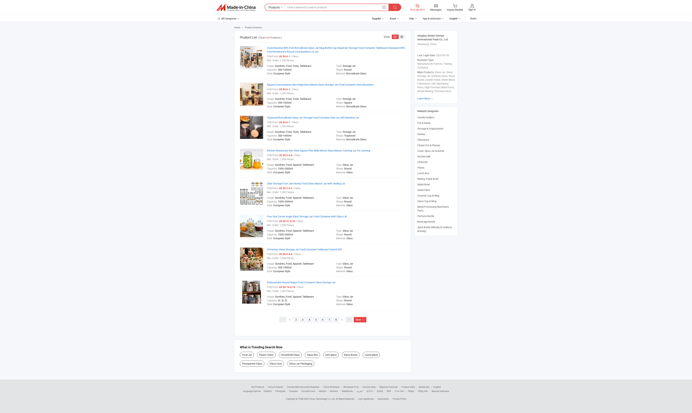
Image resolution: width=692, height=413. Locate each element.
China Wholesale (331, 386)
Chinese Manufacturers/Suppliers (303, 386)
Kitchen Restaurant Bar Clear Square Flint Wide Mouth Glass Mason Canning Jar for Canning (318, 150)
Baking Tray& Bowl (427, 178)
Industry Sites (369, 386)
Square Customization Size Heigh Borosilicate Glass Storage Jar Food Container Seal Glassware (320, 84)
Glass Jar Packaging (300, 363)
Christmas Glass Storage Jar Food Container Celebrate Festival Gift (304, 249)
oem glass (331, 354)
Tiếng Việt (423, 391)
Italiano (322, 391)
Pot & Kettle (424, 123)
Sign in (472, 9)
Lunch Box (423, 173)
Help (411, 18)
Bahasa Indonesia (440, 391)
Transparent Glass (252, 363)
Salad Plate (423, 190)
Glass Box (312, 354)
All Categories (228, 18)
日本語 (380, 391)
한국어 (369, 391)
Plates (420, 167)
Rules (473, 18)
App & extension (432, 18)
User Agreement (366, 398)
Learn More (425, 98)
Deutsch (334, 391)
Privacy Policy (399, 398)
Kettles (421, 134)
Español (268, 391)
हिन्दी (389, 391)
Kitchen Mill (423, 156)
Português (280, 391)
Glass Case (276, 363)
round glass (371, 354)
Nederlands (347, 391)
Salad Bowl (423, 184)
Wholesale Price (351, 386)
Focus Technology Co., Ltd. (322, 398)
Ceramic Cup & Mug (428, 195)
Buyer (393, 18)
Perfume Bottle (425, 216)
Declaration (383, 398)
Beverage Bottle (426, 221)
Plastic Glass (266, 354)
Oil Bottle (422, 162)
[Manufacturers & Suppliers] (236, 7)
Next (360, 319)
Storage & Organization (430, 128)
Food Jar (247, 354)
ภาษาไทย (399, 391)
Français (293, 391)
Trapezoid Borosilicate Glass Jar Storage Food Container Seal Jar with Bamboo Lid (313, 117)
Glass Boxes (351, 354)
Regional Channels (389, 386)
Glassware (423, 139)
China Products (275, 386)
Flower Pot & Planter (428, 145)
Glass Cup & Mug (426, 201)
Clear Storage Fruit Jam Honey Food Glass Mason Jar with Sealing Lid (306, 183)
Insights (437, 386)
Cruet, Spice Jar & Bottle (430, 151)
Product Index (408, 386)
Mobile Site (424, 386)
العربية (360, 391)
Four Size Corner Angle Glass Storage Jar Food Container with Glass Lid (307, 216)
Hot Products (257, 386)
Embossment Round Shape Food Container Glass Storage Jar (301, 282)
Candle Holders (425, 117)
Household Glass (290, 354)
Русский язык (308, 391)
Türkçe (411, 391)
